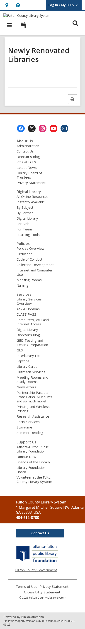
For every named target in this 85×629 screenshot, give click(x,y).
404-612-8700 (27, 517)
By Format (25, 212)
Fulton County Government (36, 570)
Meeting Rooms (29, 280)
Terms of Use (26, 586)
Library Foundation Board (31, 469)
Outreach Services (31, 372)
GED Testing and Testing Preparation (32, 342)
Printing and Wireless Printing (33, 408)
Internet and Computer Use (35, 272)
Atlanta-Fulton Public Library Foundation (33, 449)
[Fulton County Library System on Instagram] (42, 128)
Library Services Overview (29, 301)
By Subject (25, 207)
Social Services (28, 421)
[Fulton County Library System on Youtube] (53, 128)
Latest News (27, 167)
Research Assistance (33, 416)
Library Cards (27, 366)
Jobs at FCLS (26, 162)
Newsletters (26, 387)
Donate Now (26, 456)
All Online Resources (33, 196)
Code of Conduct (29, 259)
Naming (22, 285)
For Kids (23, 223)
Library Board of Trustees (29, 175)
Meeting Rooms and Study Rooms (32, 379)
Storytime (24, 427)
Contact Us (25, 151)
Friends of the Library (33, 462)
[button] (6, 5)
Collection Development (35, 264)
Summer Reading (30, 432)
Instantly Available (31, 202)
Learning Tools (28, 234)
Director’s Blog (28, 156)
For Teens (25, 229)
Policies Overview (30, 248)
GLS (20, 350)
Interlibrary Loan (29, 355)
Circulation (24, 254)
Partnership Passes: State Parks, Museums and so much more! (34, 396)
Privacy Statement (31, 182)
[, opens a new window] (37, 562)
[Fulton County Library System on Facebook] (21, 128)
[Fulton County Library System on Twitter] (32, 128)
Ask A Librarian (28, 309)
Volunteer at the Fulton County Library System (34, 479)
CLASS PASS (26, 314)
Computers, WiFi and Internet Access (33, 321)
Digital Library (27, 218)
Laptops (23, 361)
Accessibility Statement (42, 592)
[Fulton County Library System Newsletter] (64, 128)
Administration (28, 145)
